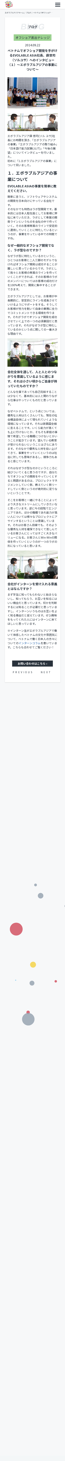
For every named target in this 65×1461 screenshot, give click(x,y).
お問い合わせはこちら (31, 663)
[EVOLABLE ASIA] (9, 4)
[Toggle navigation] (57, 4)
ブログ (28, 12)
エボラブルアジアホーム (14, 12)
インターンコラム (30, 643)
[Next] (49, 672)
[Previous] (20, 672)
